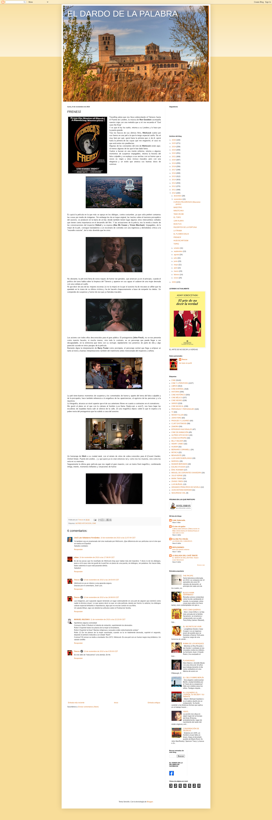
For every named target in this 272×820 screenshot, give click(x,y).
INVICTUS (177, 224)
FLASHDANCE (189, 661)
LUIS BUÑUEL (177, 484)
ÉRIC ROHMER (177, 470)
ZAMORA (175, 426)
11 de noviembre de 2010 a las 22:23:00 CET (108, 619)
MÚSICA (174, 452)
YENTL (186, 712)
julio (176, 258)
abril (176, 268)
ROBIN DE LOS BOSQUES (193, 644)
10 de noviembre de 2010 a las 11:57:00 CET (118, 538)
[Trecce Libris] (171, 775)
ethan (76, 557)
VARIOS (174, 403)
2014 (174, 180)
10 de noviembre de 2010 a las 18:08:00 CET (101, 597)
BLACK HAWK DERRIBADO (188, 594)
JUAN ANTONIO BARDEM (181, 490)
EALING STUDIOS (178, 467)
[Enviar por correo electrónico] (99, 519)
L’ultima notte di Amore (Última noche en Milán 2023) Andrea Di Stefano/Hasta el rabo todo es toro (185, 531)
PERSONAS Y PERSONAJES (182, 409)
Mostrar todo (201, 565)
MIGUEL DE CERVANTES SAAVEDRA (186, 473)
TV (172, 412)
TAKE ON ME (179, 214)
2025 (174, 143)
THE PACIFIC (188, 576)
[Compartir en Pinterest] (110, 519)
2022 (174, 153)
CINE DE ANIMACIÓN (179, 432)
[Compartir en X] (105, 519)
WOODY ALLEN (177, 415)
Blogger (150, 802)
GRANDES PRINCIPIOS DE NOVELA (185, 487)
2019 (174, 163)
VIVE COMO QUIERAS (192, 610)
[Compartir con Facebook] (107, 519)
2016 (174, 173)
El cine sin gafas (178, 527)
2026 (174, 140)
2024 (174, 147)
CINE (94, 523)
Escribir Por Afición (180, 539)
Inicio (116, 703)
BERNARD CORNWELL (180, 450)
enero (176, 278)
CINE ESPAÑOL (177, 389)
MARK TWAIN (176, 479)
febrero (177, 275)
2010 (174, 193)
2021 (174, 157)
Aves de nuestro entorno (180, 549)
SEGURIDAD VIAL (178, 493)
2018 (174, 166)
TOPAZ (176, 244)
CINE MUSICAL (177, 406)
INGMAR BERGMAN (179, 464)
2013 (174, 183)
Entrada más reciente (76, 703)
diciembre (178, 196)
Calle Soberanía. (178, 520)
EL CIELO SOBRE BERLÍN (193, 678)
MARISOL (175, 461)
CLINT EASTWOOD (179, 424)
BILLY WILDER (177, 441)
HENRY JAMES (177, 444)
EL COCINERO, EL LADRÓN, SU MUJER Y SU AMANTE (193, 695)
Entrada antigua (154, 703)
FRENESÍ (177, 237)
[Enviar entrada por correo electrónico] (95, 520)
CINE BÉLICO (176, 398)
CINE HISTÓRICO (178, 395)
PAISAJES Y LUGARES (180, 421)
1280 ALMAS (179, 221)
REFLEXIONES (178, 547)
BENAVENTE (176, 455)
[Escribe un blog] (102, 519)
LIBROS (174, 386)
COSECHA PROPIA (179, 438)
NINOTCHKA (179, 211)
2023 (174, 150)
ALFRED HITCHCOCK (83, 523)
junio (176, 261)
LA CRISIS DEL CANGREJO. (182, 541)
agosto (176, 255)
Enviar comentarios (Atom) (88, 707)
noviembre (178, 199)
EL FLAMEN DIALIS (181, 234)
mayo (176, 265)
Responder (78, 549)
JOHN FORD (176, 418)
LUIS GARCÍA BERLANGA (181, 458)
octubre (177, 248)
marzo (176, 271)
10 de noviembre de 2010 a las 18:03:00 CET (101, 580)
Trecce (77, 580)
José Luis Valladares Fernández (87, 538)
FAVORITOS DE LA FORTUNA (185, 227)
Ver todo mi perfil (185, 363)
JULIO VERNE (177, 476)
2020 (174, 160)
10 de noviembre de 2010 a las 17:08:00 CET (96, 557)
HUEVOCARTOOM (181, 241)
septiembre (178, 251)
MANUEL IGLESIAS (82, 619)
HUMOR (174, 447)
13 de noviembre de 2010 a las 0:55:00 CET (101, 651)
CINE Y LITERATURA (179, 383)
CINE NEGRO (176, 400)
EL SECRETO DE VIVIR (192, 627)
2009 (174, 282)
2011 (174, 190)
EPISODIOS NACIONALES (181, 429)
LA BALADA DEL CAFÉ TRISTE (185, 556)
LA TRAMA (178, 231)
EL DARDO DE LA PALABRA (122, 13)
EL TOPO (177, 217)
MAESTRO (178, 207)
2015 (174, 176)
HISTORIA (175, 392)
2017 (174, 170)
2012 (174, 186)
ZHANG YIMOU (177, 481)
